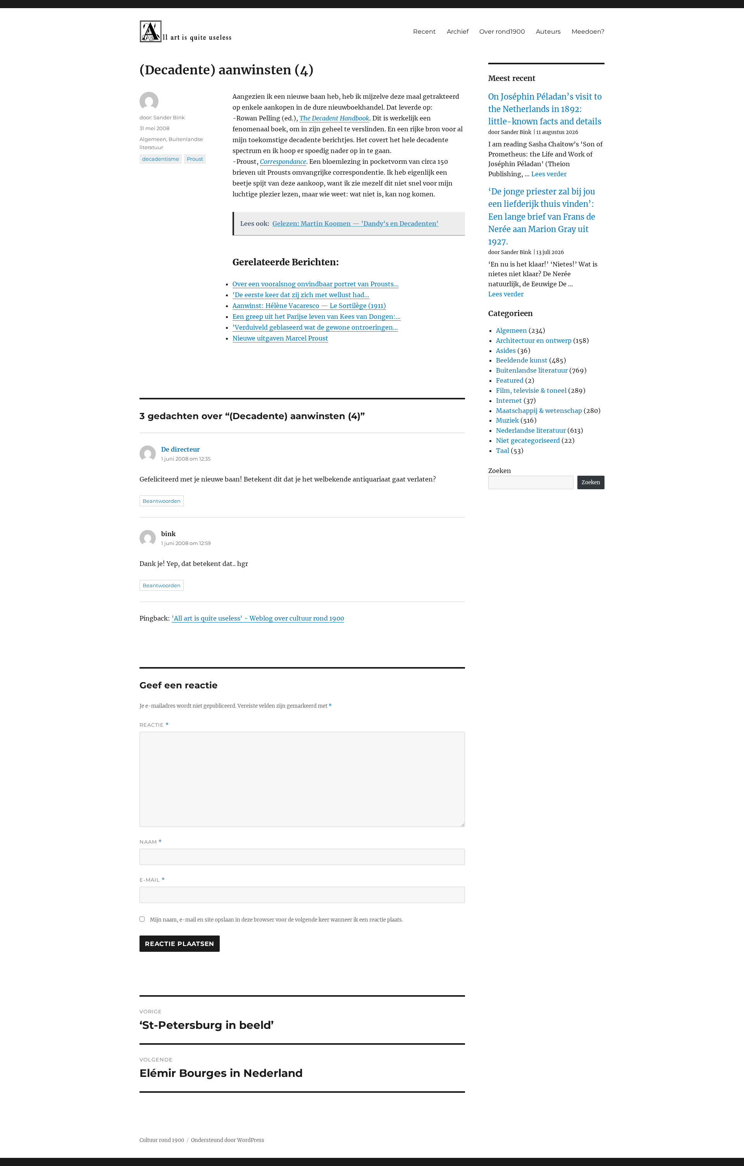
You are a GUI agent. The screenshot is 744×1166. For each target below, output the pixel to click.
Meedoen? (588, 31)
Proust (195, 159)
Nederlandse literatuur (531, 430)
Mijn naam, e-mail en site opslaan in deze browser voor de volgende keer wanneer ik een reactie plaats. (276, 920)
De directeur (180, 449)
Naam (151, 842)
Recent (424, 31)
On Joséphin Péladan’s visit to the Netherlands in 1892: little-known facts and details (545, 109)
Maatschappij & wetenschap (539, 410)
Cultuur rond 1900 (162, 1140)
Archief (457, 31)
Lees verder (549, 174)
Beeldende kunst (522, 360)
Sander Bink (169, 117)
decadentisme (160, 159)
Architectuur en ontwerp (534, 340)
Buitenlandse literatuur (532, 370)
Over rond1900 (502, 31)
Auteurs (548, 31)
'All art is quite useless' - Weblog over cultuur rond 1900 (258, 618)
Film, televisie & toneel (531, 390)
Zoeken (499, 471)
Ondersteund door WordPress (227, 1140)
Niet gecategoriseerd (528, 440)
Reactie (154, 725)
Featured (510, 380)
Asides (506, 350)
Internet (509, 400)
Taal (502, 450)
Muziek (507, 420)
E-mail (152, 880)
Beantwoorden (162, 501)
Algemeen (153, 139)
